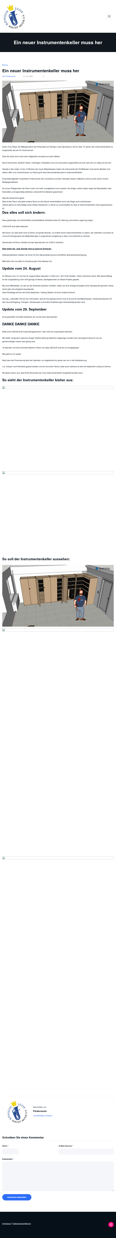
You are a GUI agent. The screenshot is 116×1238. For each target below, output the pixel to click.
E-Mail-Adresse (66, 1145)
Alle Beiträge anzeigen (43, 1115)
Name (5, 1145)
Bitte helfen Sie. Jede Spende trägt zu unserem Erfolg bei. (27, 248)
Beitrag (5, 65)
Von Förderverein (8, 76)
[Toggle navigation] (109, 16)
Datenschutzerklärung (22, 1223)
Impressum (6, 1223)
